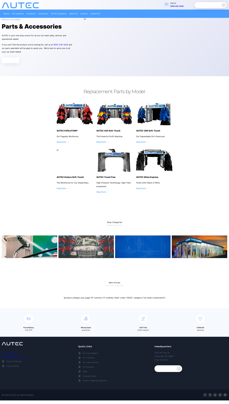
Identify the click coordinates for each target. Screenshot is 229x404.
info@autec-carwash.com (13, 357)
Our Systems (18, 13)
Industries (31, 13)
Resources (43, 13)
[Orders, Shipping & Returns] (114, 380)
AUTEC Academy (59, 13)
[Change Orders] (114, 376)
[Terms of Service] (38, 361)
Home (6, 13)
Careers (83, 13)
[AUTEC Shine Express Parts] (154, 160)
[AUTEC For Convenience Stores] (114, 357)
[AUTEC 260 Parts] (154, 114)
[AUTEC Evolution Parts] (75, 114)
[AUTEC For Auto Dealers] (114, 353)
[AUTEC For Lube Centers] (114, 362)
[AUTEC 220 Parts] (75, 160)
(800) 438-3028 (177, 6)
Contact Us (95, 13)
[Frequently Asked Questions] (114, 371)
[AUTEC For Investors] (114, 367)
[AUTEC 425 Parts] (114, 114)
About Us (73, 13)
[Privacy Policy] (38, 366)
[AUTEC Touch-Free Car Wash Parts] (114, 160)
